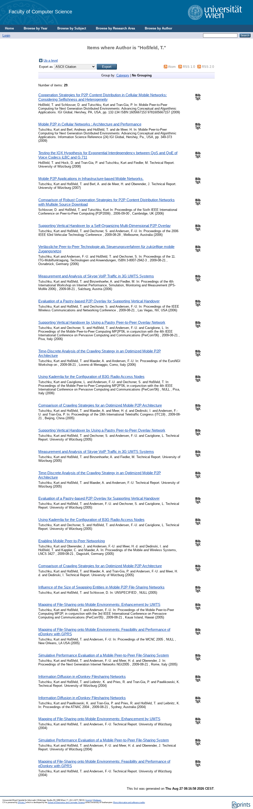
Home (9, 28)
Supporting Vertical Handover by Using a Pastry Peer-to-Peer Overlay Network (101, 322)
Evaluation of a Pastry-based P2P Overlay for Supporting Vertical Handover (99, 301)
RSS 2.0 (208, 67)
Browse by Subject (71, 28)
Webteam (97, 800)
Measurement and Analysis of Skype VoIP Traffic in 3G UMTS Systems (96, 276)
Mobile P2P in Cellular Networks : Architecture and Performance (89, 124)
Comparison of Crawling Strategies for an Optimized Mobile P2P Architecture (100, 405)
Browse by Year (35, 28)
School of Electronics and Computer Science (66, 802)
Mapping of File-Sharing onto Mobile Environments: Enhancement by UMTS (99, 604)
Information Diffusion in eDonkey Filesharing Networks (82, 676)
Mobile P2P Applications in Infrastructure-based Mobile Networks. (91, 178)
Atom (172, 67)
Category (122, 75)
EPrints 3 (21, 802)
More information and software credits (129, 802)
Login (6, 35)
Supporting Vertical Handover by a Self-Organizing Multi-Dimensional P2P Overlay (104, 225)
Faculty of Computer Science (40, 11)
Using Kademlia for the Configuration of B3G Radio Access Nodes (91, 376)
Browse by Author (158, 28)
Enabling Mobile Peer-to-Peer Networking (71, 541)
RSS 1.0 (189, 67)
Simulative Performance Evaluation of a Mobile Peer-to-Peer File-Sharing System (103, 655)
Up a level (50, 60)
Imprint (89, 800)
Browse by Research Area (115, 28)
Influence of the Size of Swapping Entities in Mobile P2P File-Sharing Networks (101, 587)
